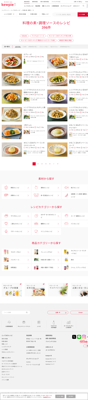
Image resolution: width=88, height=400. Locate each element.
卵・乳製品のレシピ (47, 195)
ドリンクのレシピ (46, 231)
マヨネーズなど (16, 252)
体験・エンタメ (46, 6)
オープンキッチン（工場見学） (68, 326)
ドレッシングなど (46, 252)
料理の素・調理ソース (48, 260)
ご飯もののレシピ (16, 224)
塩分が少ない (54, 46)
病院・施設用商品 (44, 1)
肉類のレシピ (15, 195)
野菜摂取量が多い (65, 46)
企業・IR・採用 (77, 1)
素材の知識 (22, 14)
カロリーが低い (44, 46)
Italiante (24, 36)
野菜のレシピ (15, 188)
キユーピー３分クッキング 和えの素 (60, 36)
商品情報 (37, 6)
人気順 (24, 46)
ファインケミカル (56, 1)
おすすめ (17, 46)
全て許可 (71, 396)
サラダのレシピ (16, 216)
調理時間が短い (33, 46)
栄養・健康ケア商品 (47, 267)
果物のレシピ (45, 188)
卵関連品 (13, 267)
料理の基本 (33, 14)
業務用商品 (35, 1)
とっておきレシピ (29, 6)
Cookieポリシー (47, 397)
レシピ (39, 326)
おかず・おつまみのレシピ (48, 216)
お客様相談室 (55, 6)
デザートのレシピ (16, 231)
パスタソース (15, 260)
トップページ (5, 10)
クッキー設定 (60, 396)
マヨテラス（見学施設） (54, 326)
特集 (45, 14)
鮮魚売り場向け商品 (65, 40)
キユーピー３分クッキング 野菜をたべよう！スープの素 (38, 40)
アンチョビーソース (38, 36)
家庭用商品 (27, 1)
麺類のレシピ (45, 224)
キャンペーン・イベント (24, 326)
